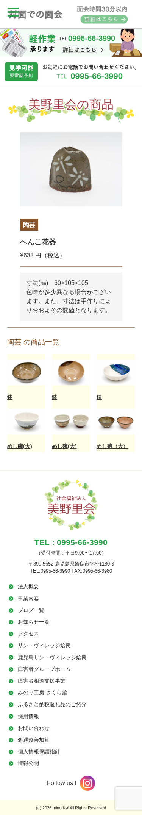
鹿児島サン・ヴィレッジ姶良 (52, 657)
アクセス (28, 634)
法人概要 (28, 586)
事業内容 (28, 598)
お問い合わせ (34, 728)
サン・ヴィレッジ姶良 (44, 645)
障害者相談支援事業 (42, 681)
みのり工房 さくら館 (42, 692)
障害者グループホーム (44, 669)
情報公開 (28, 763)
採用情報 (28, 716)
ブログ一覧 (31, 610)
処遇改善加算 (34, 740)
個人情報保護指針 (39, 751)
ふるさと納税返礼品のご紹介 (52, 704)
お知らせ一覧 (34, 622)
